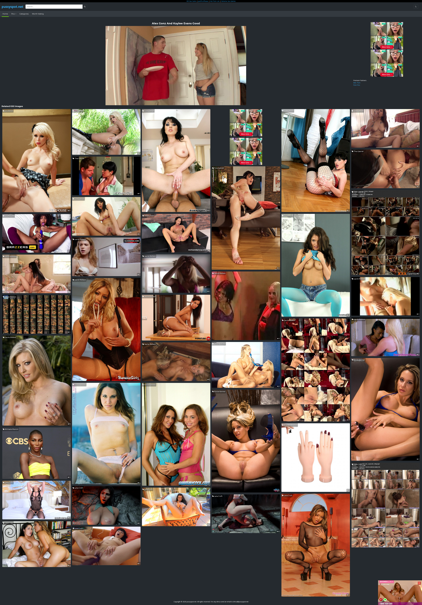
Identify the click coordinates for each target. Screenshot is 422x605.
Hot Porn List (214, 1)
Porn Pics (356, 85)
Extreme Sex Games (228, 1)
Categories (24, 14)
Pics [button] (13, 14)
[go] (85, 7)
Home (5, 14)
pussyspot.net (12, 7)
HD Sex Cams (191, 1)
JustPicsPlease (203, 1)
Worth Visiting (38, 14)
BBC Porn (356, 83)
